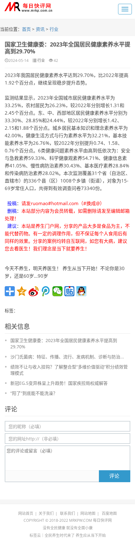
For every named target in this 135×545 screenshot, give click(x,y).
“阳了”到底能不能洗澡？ (33, 393)
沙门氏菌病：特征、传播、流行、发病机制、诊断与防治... (67, 357)
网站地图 (87, 513)
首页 (26, 29)
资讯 (40, 29)
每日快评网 (102, 520)
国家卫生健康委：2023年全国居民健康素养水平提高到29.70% (67, 48)
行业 (54, 29)
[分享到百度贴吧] (69, 291)
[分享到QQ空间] (22, 291)
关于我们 (46, 513)
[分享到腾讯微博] (45, 291)
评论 (114, 475)
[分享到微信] (57, 291)
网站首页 (25, 513)
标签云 (35, 535)
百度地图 (109, 513)
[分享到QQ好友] (81, 291)
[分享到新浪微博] (34, 291)
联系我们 (67, 513)
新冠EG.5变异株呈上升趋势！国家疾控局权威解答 (59, 383)
